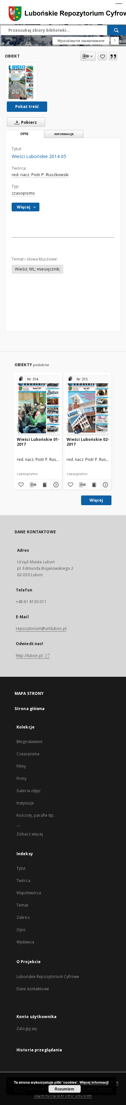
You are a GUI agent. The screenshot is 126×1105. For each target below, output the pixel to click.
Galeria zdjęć (28, 790)
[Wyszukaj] (116, 30)
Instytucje (25, 803)
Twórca (23, 880)
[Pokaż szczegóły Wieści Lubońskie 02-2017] (104, 485)
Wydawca (25, 942)
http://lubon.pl (30, 655)
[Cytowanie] (113, 56)
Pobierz (28, 122)
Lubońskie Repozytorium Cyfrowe (47, 976)
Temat (22, 905)
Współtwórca (28, 893)
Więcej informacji (94, 1082)
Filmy (21, 766)
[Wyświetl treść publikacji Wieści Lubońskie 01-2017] (44, 485)
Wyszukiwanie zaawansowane (81, 40)
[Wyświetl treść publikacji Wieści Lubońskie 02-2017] (94, 485)
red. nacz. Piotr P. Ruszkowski (40, 174)
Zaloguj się (26, 1028)
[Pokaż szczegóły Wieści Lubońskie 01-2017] (55, 485)
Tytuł (21, 868)
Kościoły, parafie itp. (35, 815)
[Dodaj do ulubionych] (102, 56)
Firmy (21, 778)
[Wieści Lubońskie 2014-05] (21, 82)
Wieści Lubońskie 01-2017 (38, 442)
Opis (20, 929)
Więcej (96, 500)
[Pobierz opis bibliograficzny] (32, 485)
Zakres (22, 917)
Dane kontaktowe (32, 989)
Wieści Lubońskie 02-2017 (88, 442)
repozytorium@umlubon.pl (41, 628)
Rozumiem (64, 1089)
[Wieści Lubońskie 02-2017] (88, 405)
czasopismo (23, 193)
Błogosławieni (29, 741)
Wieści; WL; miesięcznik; (37, 269)
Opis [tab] (24, 134)
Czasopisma (27, 754)
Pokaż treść (27, 106)
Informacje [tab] (64, 134)
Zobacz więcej (29, 834)
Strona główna (30, 708)
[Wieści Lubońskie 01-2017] (38, 405)
